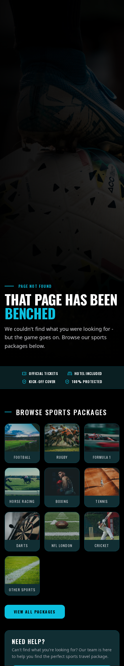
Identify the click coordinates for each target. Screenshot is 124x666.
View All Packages (35, 612)
